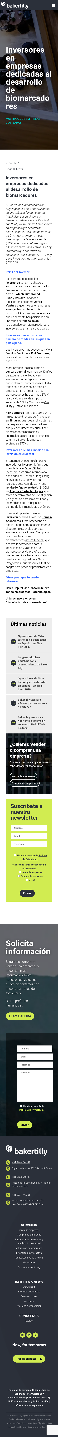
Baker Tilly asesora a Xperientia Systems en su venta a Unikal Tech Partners (31, 722)
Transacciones (29, 1296)
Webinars (29, 1301)
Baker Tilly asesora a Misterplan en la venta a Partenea (32, 703)
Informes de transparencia (29, 1405)
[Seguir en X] (35, 1335)
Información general (38, 1397)
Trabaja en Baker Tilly (29, 1358)
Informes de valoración (29, 1305)
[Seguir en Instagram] (22, 1335)
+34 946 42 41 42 (21, 1162)
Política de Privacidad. (31, 1110)
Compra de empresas (25, 783)
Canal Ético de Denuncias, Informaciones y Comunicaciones (29, 1394)
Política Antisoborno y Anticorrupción (28, 1401)
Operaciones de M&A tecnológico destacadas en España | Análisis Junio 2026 (32, 684)
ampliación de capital (29, 1243)
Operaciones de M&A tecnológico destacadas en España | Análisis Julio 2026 (32, 641)
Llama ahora (20, 1016)
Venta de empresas (23, 776)
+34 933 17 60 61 (21, 1194)
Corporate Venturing (29, 1267)
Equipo (29, 1320)
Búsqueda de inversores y (29, 1239)
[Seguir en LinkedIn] (29, 1335)
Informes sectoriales (29, 1291)
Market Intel (29, 1262)
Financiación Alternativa (29, 1252)
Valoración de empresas (29, 1248)
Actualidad (29, 1286)
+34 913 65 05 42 (21, 1177)
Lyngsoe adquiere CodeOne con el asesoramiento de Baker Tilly (33, 663)
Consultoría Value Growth (29, 1257)
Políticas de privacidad (21, 1390)
